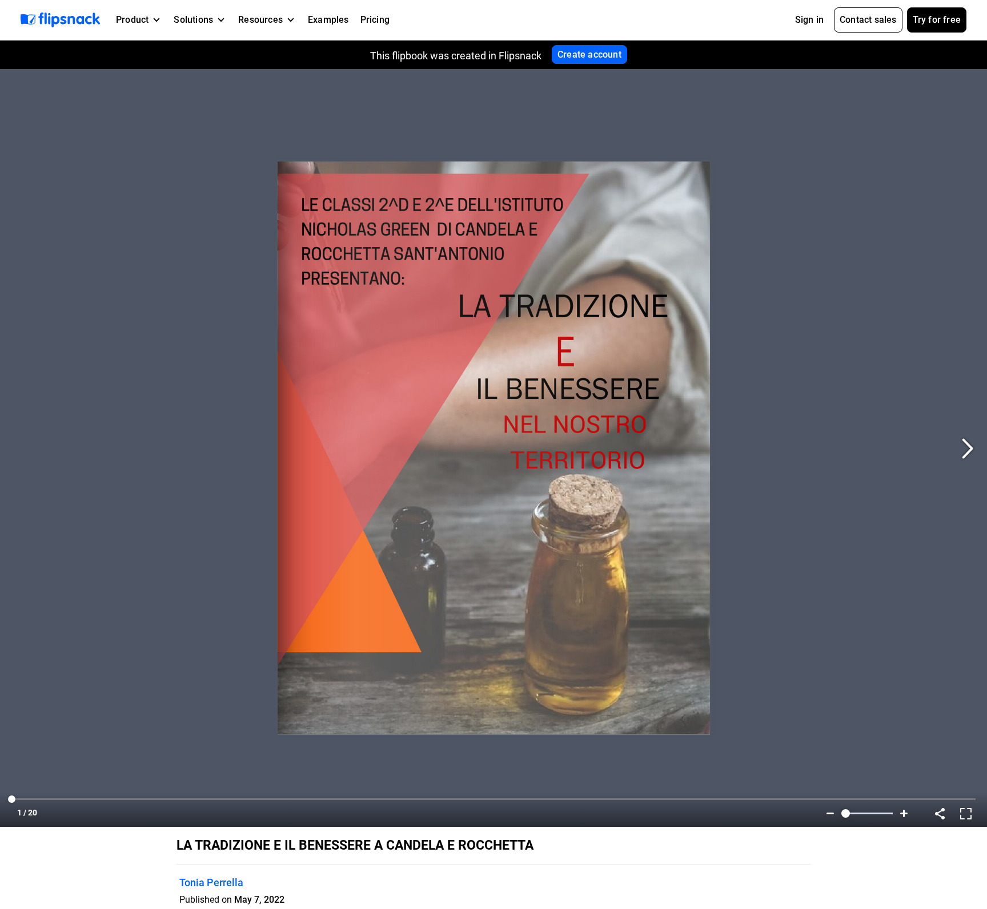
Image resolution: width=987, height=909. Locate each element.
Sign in (809, 19)
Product (132, 19)
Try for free (937, 19)
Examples (328, 19)
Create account (589, 54)
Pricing (375, 19)
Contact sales (868, 19)
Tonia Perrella (211, 882)
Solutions (193, 19)
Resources (260, 19)
